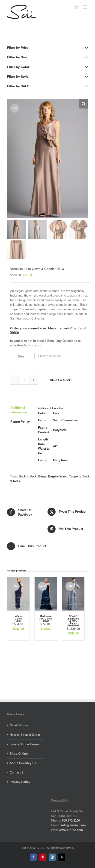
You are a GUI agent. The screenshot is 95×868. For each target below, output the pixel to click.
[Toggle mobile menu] (85, 7)
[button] (83, 103)
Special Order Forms (24, 744)
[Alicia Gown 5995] (18, 579)
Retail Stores (19, 725)
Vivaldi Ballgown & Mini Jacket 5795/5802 (73, 621)
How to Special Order (25, 735)
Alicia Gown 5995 (18, 618)
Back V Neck (27, 476)
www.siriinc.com (71, 830)
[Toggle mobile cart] (76, 7)
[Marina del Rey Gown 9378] (46, 579)
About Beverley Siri (23, 763)
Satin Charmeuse (65, 420)
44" (55, 446)
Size (21, 356)
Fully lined (60, 460)
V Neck (15, 481)
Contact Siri (18, 772)
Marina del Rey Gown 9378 (45, 618)
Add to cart (61, 380)
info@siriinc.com (73, 825)
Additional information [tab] (18, 410)
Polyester (59, 430)
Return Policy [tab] (20, 421)
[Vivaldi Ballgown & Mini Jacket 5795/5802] (73, 579)
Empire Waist (57, 476)
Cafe (56, 413)
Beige (42, 476)
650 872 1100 (71, 820)
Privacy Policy (20, 782)
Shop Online (19, 753)
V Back (84, 476)
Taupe (73, 476)
